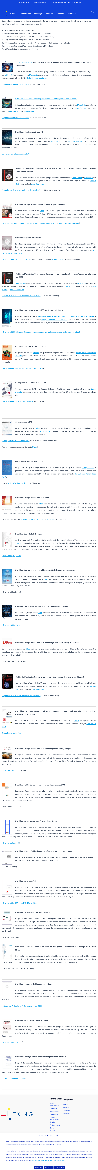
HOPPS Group (57, 259)
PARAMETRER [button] (38, 1167)
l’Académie (33, 75)
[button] (65, 13)
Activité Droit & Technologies (32, 14)
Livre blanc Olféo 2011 (10, 770)
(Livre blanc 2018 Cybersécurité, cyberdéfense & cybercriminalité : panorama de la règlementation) (41, 332)
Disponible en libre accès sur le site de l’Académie (21, 190)
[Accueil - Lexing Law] (23, 1114)
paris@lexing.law (40, 2)
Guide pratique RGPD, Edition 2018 (15, 441)
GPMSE (76, 720)
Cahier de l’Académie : (24, 62)
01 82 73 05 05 (24, 2)
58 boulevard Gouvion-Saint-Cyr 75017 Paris (66, 2)
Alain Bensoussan (29, 111)
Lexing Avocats (45, 431)
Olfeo (42, 211)
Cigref (46, 579)
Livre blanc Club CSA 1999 (12, 1042)
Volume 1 (24, 519)
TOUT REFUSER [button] (48, 1167)
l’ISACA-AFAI (77, 177)
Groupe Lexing (53, 19)
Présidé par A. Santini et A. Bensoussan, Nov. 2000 (22, 1006)
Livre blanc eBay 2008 (10, 843)
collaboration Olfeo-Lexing (68, 223)
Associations (68, 19)
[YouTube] (52, 6)
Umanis (36, 352)
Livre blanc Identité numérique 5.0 (15, 154)
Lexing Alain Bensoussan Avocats (54, 319)
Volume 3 (40, 519)
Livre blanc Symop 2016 (11, 556)
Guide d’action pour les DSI (18, 483)
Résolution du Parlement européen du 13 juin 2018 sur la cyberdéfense (66, 316)
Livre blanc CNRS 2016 (11, 625)
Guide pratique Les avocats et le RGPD (17, 401)
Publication (38, 19)
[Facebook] (41, 6)
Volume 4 (50, 519)
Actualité (49, 14)
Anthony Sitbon (57, 141)
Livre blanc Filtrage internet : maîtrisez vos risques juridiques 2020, (28, 223)
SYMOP (18, 543)
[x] (49, 6)
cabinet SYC (8, 75)
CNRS (40, 612)
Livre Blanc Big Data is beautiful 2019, (17, 259)
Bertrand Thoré (15, 111)
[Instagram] (45, 6)
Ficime (37, 428)
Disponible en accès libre (11, 733)
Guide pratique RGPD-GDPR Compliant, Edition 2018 (22, 368)
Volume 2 (32, 519)
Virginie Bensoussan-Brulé (36, 78)
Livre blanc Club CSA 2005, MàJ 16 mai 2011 (19, 903)
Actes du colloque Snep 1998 (13, 1078)
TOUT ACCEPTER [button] (59, 1167)
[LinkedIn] (56, 6)
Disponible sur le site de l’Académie (15, 84)
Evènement (25, 19)
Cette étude (21, 283)
